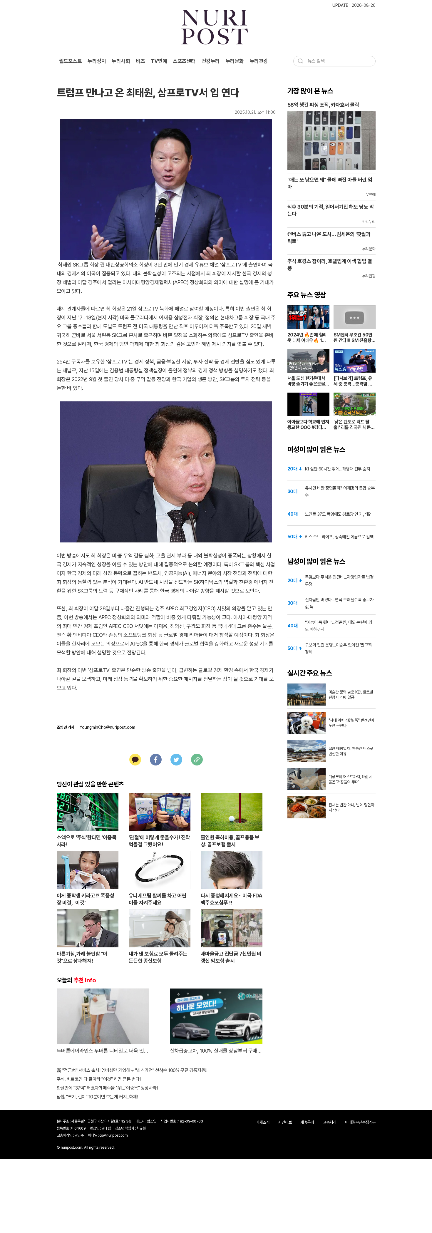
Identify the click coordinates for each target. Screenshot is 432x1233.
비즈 (140, 61)
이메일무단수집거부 (360, 1122)
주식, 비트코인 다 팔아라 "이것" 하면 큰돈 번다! (99, 1079)
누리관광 (259, 61)
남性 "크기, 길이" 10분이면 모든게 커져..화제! (97, 1097)
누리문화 (235, 61)
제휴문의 (307, 1122)
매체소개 (262, 1122)
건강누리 (211, 61)
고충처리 (329, 1122)
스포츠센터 (184, 61)
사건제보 (285, 1122)
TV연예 (159, 61)
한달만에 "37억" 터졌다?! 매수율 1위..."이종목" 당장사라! (107, 1088)
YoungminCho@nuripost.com (107, 727)
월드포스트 (70, 61)
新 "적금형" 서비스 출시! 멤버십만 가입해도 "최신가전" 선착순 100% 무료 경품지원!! (132, 1070)
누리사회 (121, 61)
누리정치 (97, 61)
